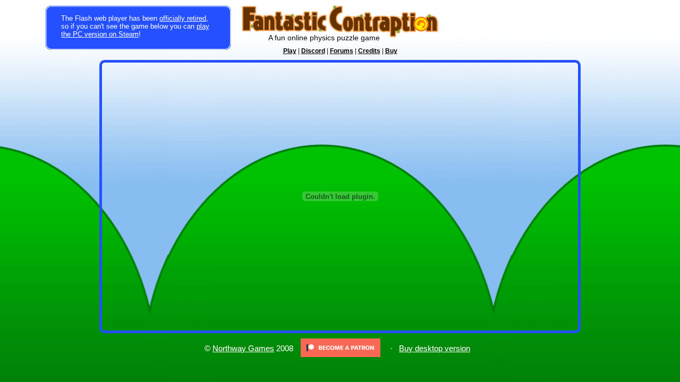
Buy (391, 51)
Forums (341, 51)
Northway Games (243, 348)
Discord (313, 51)
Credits (369, 51)
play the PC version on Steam (135, 30)
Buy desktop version (434, 348)
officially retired (182, 18)
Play (289, 51)
